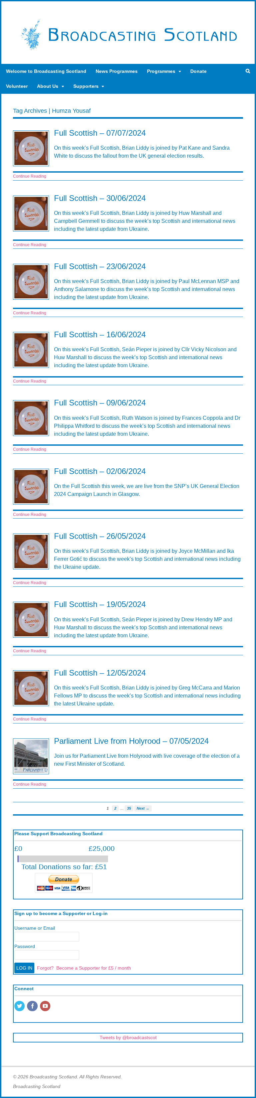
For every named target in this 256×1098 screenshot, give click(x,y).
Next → (143, 808)
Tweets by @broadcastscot (128, 1037)
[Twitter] (20, 1006)
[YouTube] (45, 1006)
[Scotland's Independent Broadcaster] (128, 50)
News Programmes (117, 71)
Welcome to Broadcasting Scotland (46, 71)
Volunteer (17, 86)
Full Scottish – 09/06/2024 (100, 402)
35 (129, 808)
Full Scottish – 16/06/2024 (100, 334)
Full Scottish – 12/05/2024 (100, 672)
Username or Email (34, 928)
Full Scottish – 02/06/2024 (100, 471)
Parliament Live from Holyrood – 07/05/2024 (131, 740)
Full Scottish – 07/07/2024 (100, 132)
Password (24, 946)
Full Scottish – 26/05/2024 (100, 536)
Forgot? (45, 968)
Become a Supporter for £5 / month (93, 968)
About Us (47, 86)
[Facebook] (32, 1006)
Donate (198, 71)
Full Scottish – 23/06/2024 (100, 266)
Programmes (161, 71)
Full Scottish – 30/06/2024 (100, 198)
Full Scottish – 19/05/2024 (100, 604)
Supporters (86, 86)
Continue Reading (29, 176)
